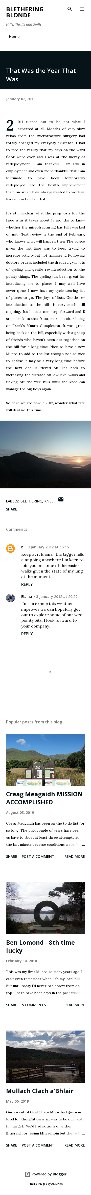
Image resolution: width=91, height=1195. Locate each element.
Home (14, 36)
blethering (31, 501)
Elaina (26, 596)
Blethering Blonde (25, 12)
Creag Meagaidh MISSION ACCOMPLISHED (44, 798)
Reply (27, 584)
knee (48, 501)
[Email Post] (61, 501)
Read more (74, 856)
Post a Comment (38, 856)
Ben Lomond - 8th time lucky (40, 946)
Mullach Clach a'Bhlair (40, 1091)
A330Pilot (57, 1183)
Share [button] (11, 509)
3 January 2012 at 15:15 (48, 547)
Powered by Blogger (48, 1174)
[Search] (70, 9)
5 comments (34, 1004)
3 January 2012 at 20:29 (56, 596)
